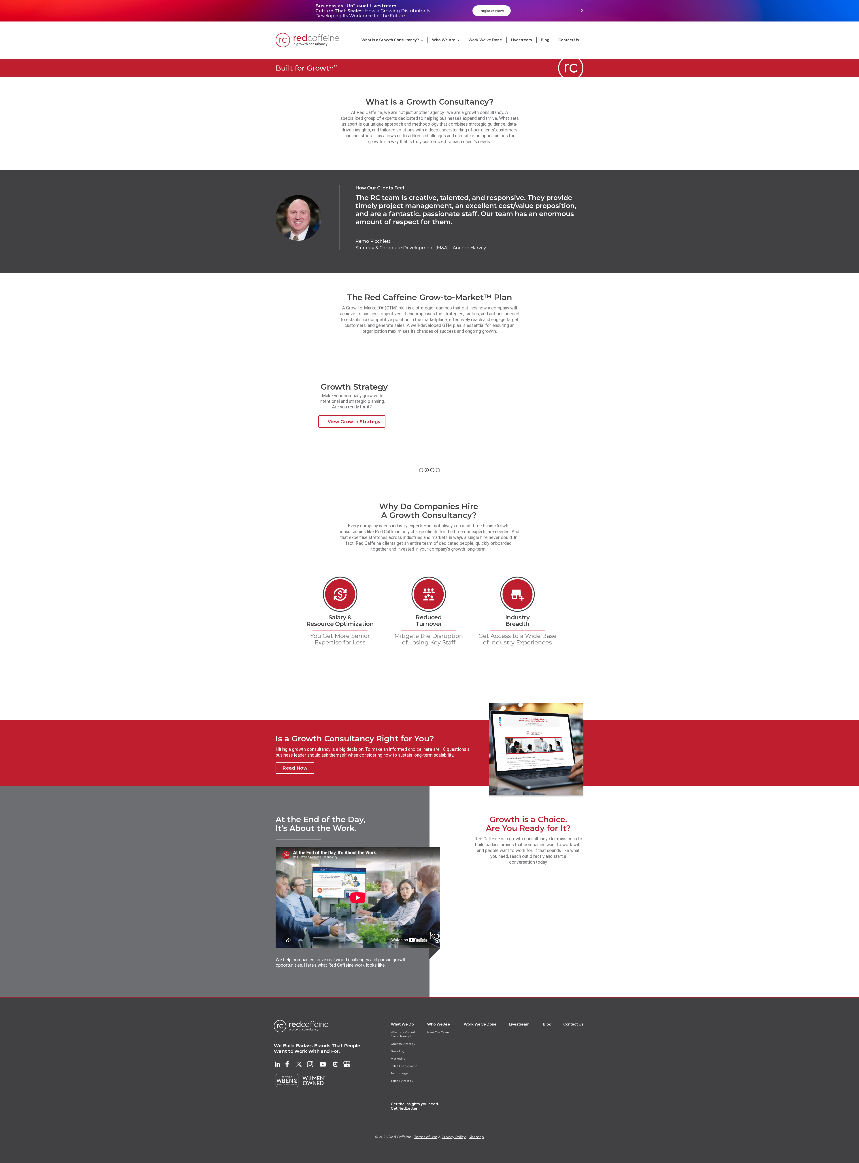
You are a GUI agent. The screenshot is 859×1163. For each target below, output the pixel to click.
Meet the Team (438, 1032)
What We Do (402, 1024)
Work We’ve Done (480, 1024)
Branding (397, 1051)
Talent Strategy (402, 1080)
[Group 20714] (335, 1063)
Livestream (519, 1024)
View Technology (519, 416)
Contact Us (573, 1024)
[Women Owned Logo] (313, 1078)
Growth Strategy (403, 1043)
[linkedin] (277, 1063)
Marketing (398, 1058)
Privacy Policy (454, 1137)
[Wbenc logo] (287, 1076)
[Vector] (287, 1063)
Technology (399, 1073)
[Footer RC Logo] (301, 1022)
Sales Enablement (404, 1066)
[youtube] (323, 1064)
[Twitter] (299, 1063)
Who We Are (438, 1024)
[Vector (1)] (346, 1063)
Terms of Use (425, 1137)
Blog (547, 1024)
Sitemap (476, 1137)
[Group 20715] (310, 1063)
